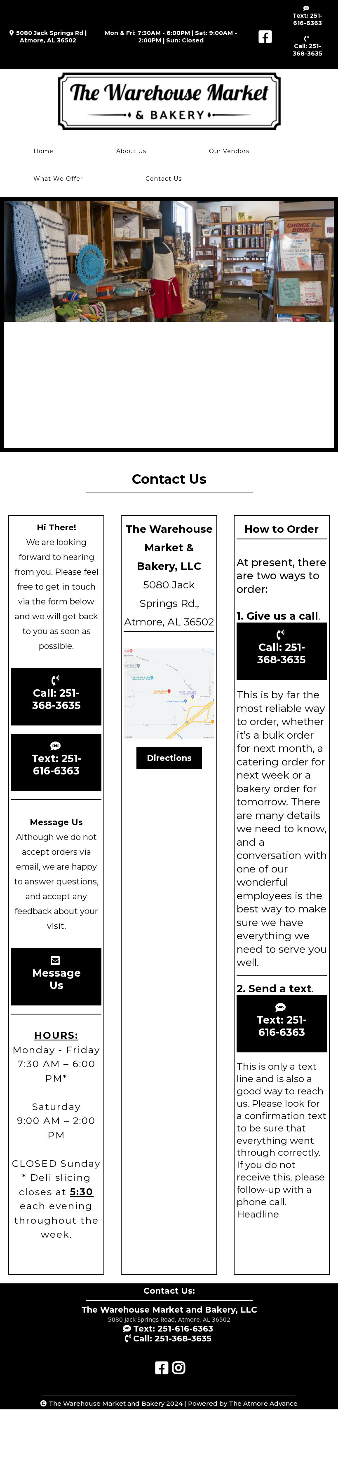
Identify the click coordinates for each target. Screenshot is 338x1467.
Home (43, 151)
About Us (131, 151)
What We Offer (58, 178)
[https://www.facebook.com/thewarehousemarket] (263, 37)
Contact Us (164, 178)
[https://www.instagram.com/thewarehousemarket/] (177, 1364)
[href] (169, 693)
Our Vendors (229, 151)
